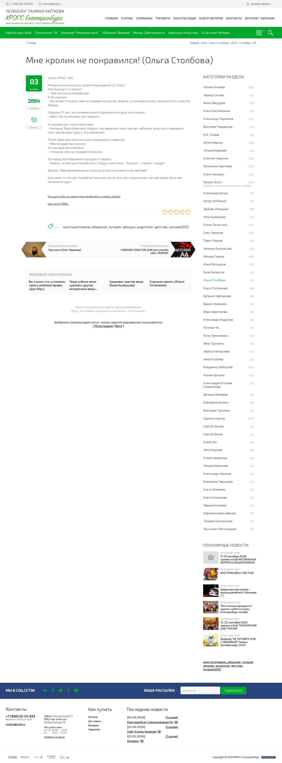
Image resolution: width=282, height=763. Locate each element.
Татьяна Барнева (214, 150)
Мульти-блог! (212, 182)
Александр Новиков (217, 473)
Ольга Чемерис (213, 174)
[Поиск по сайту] (270, 32)
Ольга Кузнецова (215, 497)
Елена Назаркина (215, 458)
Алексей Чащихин (215, 158)
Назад (32, 42)
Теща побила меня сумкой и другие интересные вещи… (83, 285)
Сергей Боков (213, 434)
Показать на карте (54, 737)
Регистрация (104, 326)
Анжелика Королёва (217, 166)
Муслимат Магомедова (219, 529)
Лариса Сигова (213, 95)
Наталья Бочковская (217, 248)
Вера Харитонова (215, 311)
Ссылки (172, 717)
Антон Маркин (213, 142)
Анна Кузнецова (214, 217)
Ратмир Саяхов (213, 256)
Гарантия (94, 729)
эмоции (128, 227)
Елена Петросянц (215, 224)
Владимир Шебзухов (218, 367)
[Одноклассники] (68, 690)
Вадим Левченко (215, 304)
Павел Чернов (213, 240)
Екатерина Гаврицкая (218, 481)
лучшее (114, 227)
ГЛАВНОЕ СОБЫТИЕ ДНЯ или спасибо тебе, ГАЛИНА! (144, 251)
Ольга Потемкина (215, 288)
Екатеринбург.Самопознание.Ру (150, 722)
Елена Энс (210, 442)
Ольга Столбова (214, 280)
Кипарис (133, 741)
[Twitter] (60, 690)
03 (254, 42)
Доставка (94, 721)
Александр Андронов (218, 319)
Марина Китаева (214, 505)
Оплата (93, 716)
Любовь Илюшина (215, 209)
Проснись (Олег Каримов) (64, 249)
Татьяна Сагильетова (217, 521)
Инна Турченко (213, 343)
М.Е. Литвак (211, 134)
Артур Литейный (214, 201)
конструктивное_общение (85, 227)
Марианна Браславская (219, 513)
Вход (118, 326)
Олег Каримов (213, 232)
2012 (234, 42)
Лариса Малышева (216, 351)
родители (145, 227)
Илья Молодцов (214, 264)
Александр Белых (215, 193)
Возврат (93, 725)
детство (161, 227)
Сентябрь (245, 42)
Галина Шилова (213, 375)
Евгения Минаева (215, 394)
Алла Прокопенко (215, 335)
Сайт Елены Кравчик (141, 731)
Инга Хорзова (212, 450)
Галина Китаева (214, 87)
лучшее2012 (179, 227)
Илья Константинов (216, 111)
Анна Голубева (213, 359)
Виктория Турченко (216, 410)
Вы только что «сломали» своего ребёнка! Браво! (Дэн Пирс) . (47, 285)
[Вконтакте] (45, 690)
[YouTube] (76, 690)
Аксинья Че (211, 327)
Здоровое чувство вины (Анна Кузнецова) (126, 283)
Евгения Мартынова (217, 296)
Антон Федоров (214, 103)
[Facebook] (53, 690)
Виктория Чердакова (217, 126)
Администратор (214, 418)
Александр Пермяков (218, 118)
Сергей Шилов (213, 426)
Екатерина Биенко (216, 402)
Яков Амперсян (213, 272)
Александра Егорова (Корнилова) (217, 384)
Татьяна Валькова (215, 465)
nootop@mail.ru (15, 724)
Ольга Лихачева (214, 489)
